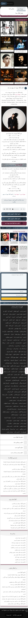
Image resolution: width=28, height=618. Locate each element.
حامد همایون (6, 334)
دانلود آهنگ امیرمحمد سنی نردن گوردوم (16, 518)
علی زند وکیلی (6, 371)
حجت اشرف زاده (18, 337)
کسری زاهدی (17, 391)
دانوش (24, 342)
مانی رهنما (4, 394)
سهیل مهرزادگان (14, 357)
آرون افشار (16, 311)
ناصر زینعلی (9, 426)
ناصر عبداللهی (23, 429)
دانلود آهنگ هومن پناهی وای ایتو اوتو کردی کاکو (15, 486)
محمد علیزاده (23, 406)
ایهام (7, 325)
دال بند (4, 340)
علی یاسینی (23, 380)
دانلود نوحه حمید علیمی (20, 562)
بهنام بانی (16, 331)
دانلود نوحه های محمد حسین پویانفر (17, 552)
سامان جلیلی (16, 354)
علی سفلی (23, 374)
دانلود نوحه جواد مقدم (20, 538)
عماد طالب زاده (14, 386)
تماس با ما (11, 8)
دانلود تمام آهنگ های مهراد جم (12, 223)
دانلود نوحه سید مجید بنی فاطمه (18, 547)
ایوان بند (24, 328)
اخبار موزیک (8, 615)
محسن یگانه (14, 403)
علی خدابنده (14, 371)
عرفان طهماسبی (22, 371)
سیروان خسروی (14, 360)
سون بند (7, 357)
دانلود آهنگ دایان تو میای (20, 515)
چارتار (12, 334)
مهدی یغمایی (16, 423)
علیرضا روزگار (22, 383)
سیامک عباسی (22, 360)
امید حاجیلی (11, 320)
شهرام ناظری (6, 368)
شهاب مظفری (22, 368)
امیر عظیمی (8, 322)
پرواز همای (17, 334)
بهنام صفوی (10, 331)
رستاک (3, 342)
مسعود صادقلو (15, 414)
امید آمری (8, 317)
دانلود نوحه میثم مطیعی (20, 550)
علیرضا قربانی (22, 386)
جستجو (4, 3)
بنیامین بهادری (23, 331)
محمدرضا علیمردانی (11, 409)
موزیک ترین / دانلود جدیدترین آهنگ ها (21, 3)
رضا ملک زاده (23, 348)
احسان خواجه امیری (21, 314)
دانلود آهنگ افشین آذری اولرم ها (18, 527)
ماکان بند (11, 394)
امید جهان (18, 320)
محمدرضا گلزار (22, 411)
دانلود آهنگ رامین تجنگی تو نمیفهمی (17, 582)
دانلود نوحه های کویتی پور (20, 554)
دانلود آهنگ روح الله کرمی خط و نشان (17, 603)
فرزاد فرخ (7, 386)
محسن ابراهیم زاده (21, 400)
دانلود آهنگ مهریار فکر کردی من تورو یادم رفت (15, 513)
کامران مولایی (7, 388)
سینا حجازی (6, 360)
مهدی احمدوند (7, 417)
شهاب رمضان (6, 366)
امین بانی (24, 325)
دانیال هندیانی (19, 342)
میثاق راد (10, 423)
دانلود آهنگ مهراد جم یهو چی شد (16, 87)
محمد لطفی (16, 406)
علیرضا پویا (8, 380)
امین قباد (11, 325)
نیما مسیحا (12, 429)
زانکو (15, 351)
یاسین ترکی (17, 432)
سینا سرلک (15, 363)
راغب (8, 342)
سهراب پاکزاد (8, 354)
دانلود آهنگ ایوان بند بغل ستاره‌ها (18, 525)
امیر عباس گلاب (16, 322)
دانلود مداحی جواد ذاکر (20, 557)
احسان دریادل (12, 314)
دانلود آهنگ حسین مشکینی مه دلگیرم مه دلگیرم (15, 488)
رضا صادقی (11, 345)
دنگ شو (12, 342)
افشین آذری (19, 317)
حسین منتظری (9, 337)
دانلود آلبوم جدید (19, 447)
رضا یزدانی (15, 348)
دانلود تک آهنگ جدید (18, 437)
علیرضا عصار (6, 383)
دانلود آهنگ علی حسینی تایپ (19, 506)
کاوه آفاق (24, 391)
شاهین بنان (23, 366)
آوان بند (5, 311)
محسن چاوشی (12, 400)
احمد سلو (5, 314)
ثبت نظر (23, 298)
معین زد (14, 417)
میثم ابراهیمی (23, 426)
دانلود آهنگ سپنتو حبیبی (20, 483)
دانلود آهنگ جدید (22, 572)
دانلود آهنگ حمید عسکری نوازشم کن (17, 520)
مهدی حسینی (16, 420)
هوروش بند (23, 432)
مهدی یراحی (23, 423)
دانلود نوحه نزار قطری (20, 559)
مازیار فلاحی (17, 394)
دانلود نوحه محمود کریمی (20, 540)
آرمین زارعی (23, 311)
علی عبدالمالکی (22, 377)
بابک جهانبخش (17, 328)
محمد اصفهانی (7, 403)
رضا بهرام (23, 345)
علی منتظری (7, 377)
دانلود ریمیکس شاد (18, 442)
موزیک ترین (20, 8)
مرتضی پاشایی (14, 411)
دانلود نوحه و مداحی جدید (17, 452)
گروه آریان (23, 394)
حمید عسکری (16, 340)
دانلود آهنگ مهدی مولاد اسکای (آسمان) (17, 574)
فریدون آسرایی (15, 388)
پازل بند (4, 331)
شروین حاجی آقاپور (15, 366)
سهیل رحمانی (23, 357)
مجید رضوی (8, 397)
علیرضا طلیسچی (14, 383)
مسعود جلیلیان (6, 411)
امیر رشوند (23, 322)
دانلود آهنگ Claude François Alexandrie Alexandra (14, 462)
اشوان (24, 317)
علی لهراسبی (14, 377)
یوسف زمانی (10, 432)
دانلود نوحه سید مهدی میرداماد (19, 542)
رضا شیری (17, 345)
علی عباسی (10, 374)
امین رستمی (17, 325)
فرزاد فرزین (23, 388)
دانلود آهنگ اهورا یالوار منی (19, 522)
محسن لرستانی (22, 403)
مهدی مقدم (9, 420)
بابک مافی (10, 328)
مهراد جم (17, 194)
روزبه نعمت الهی (22, 351)
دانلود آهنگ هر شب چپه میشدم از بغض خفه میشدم (14, 598)
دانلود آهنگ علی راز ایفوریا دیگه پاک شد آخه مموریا (14, 596)
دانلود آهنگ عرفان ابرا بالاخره (19, 469)
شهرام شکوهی (14, 368)
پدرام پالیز (23, 334)
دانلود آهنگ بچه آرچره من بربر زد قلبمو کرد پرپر (14, 481)
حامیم (24, 337)
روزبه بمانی (9, 348)
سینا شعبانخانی (8, 363)
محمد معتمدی (8, 406)
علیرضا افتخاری (15, 380)
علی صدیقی (17, 374)
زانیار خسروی (10, 351)
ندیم (17, 429)
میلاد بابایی (16, 426)
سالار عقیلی (23, 354)
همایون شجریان (5, 429)
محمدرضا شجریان (22, 409)
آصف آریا (10, 311)
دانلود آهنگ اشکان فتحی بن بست (18, 584)
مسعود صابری (23, 414)
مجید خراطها (16, 397)
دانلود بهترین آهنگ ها (17, 615)
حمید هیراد (9, 340)
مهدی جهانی (23, 420)
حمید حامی (23, 340)
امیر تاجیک (5, 320)
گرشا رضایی (10, 391)
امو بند (13, 317)
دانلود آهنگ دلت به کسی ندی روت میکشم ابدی (15, 601)
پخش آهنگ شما (19, 13)
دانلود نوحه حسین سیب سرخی (18, 545)
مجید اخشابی (23, 397)
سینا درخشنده (23, 363)
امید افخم (24, 320)
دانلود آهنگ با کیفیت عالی (12, 214)
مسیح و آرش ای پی (21, 417)
